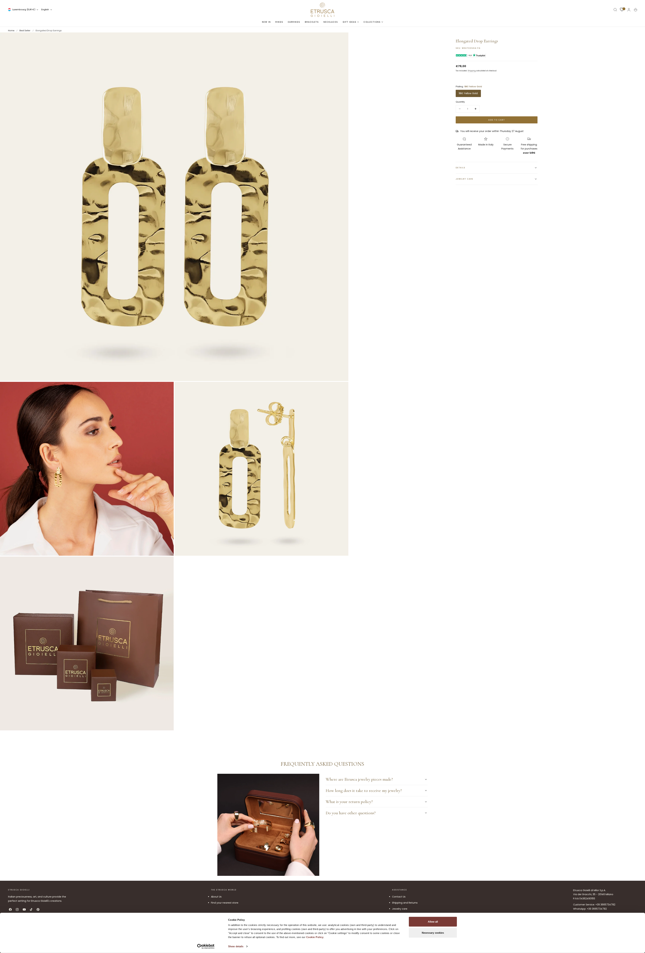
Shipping (472, 70)
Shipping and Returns (405, 902)
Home (11, 30)
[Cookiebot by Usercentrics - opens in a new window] (206, 946)
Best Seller (24, 30)
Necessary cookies (433, 932)
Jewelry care (399, 908)
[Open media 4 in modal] (167, 562)
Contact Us (398, 896)
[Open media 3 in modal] (342, 387)
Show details (235, 946)
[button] (615, 10)
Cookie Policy (315, 937)
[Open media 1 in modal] (342, 38)
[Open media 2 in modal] (167, 387)
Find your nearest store (224, 902)
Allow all (433, 921)
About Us (216, 896)
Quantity (460, 101)
